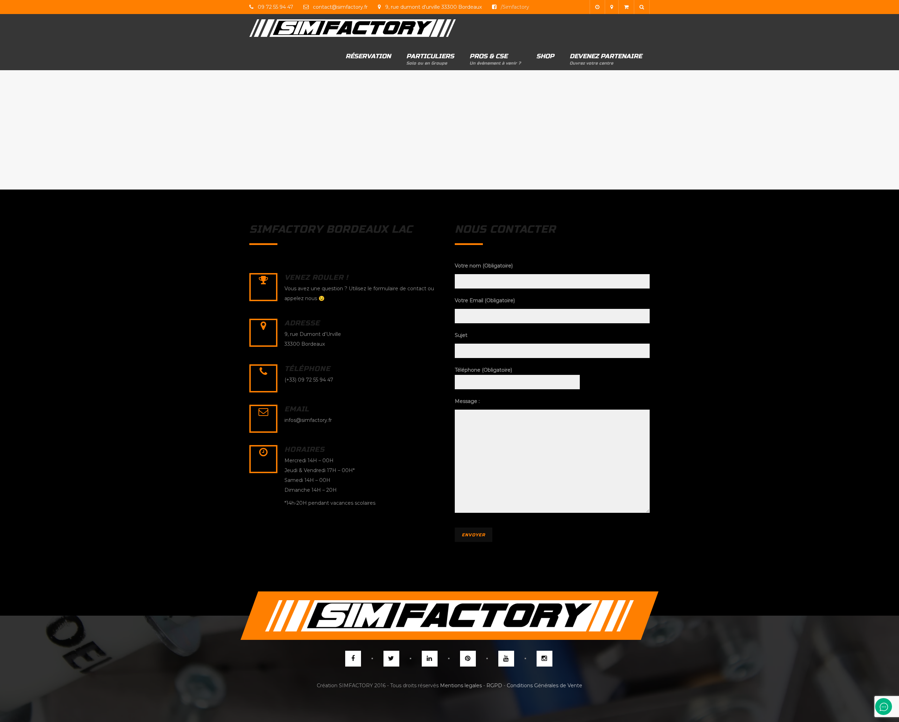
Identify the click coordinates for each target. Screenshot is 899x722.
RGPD (494, 685)
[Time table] (597, 7)
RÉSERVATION (368, 56)
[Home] (352, 28)
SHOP (545, 56)
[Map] (611, 7)
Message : (467, 401)
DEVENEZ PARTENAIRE (606, 59)
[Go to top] (449, 615)
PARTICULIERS (430, 59)
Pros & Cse (495, 59)
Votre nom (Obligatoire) (484, 266)
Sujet (461, 335)
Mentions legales (461, 685)
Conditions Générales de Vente (544, 685)
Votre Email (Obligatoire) (485, 300)
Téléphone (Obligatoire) (483, 370)
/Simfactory (514, 7)
